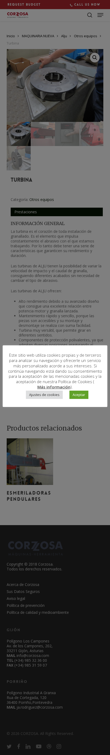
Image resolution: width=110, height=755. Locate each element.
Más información (53, 386)
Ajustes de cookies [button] (44, 394)
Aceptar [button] (79, 394)
